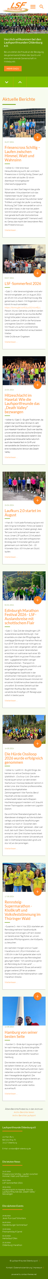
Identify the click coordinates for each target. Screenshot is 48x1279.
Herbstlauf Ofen (9, 1238)
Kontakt (9, 1267)
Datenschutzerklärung (23, 1267)
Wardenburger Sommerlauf (14, 1225)
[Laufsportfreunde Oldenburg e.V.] (15, 6)
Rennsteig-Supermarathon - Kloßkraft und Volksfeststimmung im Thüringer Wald (23, 910)
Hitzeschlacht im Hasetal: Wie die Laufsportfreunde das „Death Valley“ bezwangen (22, 403)
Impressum (37, 1267)
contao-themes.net (29, 1274)
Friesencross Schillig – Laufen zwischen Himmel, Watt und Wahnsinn (22, 153)
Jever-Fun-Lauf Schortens (14, 1218)
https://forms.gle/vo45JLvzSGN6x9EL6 (22, 307)
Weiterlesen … (11, 230)
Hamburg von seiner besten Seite (21, 1034)
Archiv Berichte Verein (24, 1112)
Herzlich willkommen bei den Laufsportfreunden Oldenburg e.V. (23, 42)
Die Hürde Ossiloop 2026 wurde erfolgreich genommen (24, 758)
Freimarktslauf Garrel (12, 1232)
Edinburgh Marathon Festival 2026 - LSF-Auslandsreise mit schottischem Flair (22, 616)
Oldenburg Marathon (12, 1245)
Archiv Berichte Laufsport (24, 1115)
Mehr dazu (13, 68)
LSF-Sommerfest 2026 (23, 283)
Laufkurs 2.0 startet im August (23, 512)
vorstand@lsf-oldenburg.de (19, 1148)
